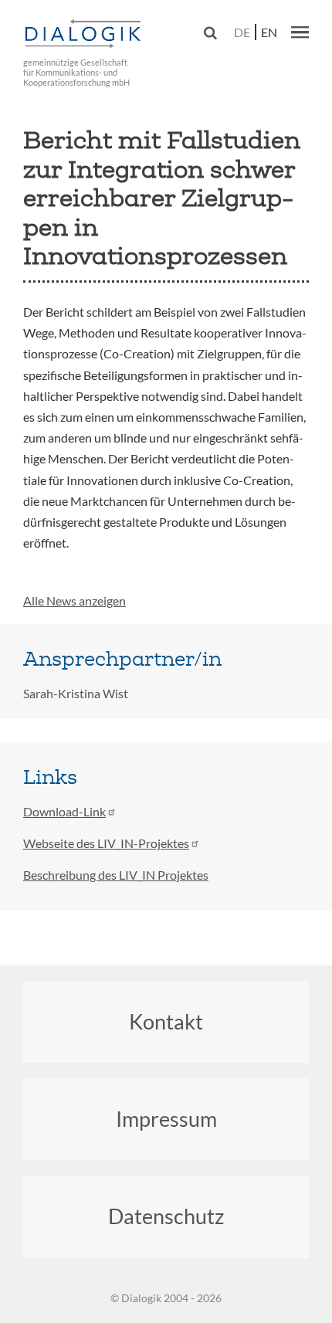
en (269, 32)
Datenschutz (166, 1216)
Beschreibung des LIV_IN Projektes (115, 874)
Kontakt (166, 1021)
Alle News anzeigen (74, 600)
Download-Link (64, 811)
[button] (300, 31)
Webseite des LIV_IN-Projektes (106, 843)
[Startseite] (85, 34)
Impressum (166, 1118)
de (242, 32)
